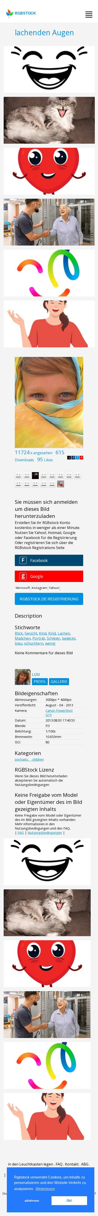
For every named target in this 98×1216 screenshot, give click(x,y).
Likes (48, 459)
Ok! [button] (69, 1200)
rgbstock (25, 13)
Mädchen (23, 638)
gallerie (59, 681)
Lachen (64, 633)
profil (40, 681)
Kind (42, 633)
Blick (19, 633)
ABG (84, 1164)
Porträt (38, 638)
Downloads (24, 459)
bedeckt (68, 638)
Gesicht (31, 633)
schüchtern (33, 643)
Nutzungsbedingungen (45, 832)
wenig (50, 643)
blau (18, 643)
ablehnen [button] (32, 1200)
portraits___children (29, 759)
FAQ (21, 832)
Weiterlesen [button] (45, 1189)
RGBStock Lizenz (34, 769)
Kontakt (72, 1164)
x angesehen (41, 452)
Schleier (53, 638)
